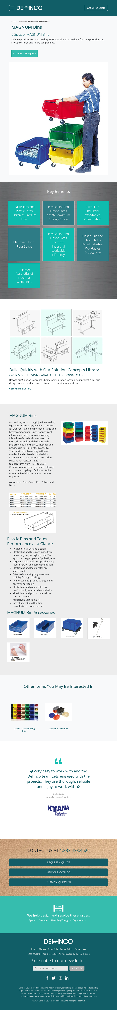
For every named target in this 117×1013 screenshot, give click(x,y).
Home (33, 949)
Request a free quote (24, 53)
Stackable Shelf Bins (58, 728)
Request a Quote (58, 862)
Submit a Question (58, 882)
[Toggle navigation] (12, 8)
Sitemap (42, 949)
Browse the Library (20, 388)
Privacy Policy (66, 949)
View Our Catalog (58, 872)
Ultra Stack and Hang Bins (24, 729)
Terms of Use (80, 949)
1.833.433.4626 (75, 850)
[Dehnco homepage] (29, 8)
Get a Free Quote (96, 7)
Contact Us (53, 949)
